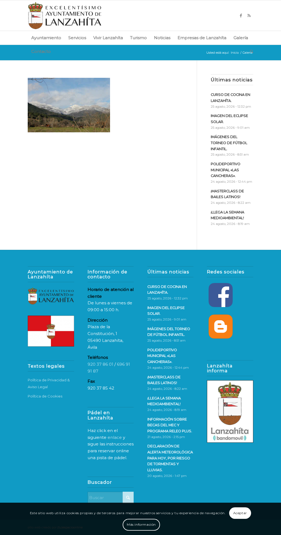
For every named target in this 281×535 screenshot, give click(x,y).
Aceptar (240, 513)
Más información (141, 524)
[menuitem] (46, 38)
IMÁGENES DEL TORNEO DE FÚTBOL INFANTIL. (229, 143)
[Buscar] (249, 51)
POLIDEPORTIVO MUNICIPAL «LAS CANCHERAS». (225, 170)
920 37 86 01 (100, 364)
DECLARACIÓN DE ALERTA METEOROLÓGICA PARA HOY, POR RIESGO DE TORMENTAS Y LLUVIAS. (170, 458)
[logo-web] (65, 15)
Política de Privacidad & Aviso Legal (49, 383)
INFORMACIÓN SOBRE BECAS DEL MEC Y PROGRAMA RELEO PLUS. (169, 425)
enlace (115, 437)
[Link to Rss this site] (249, 16)
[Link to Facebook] (241, 16)
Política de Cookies (45, 396)
